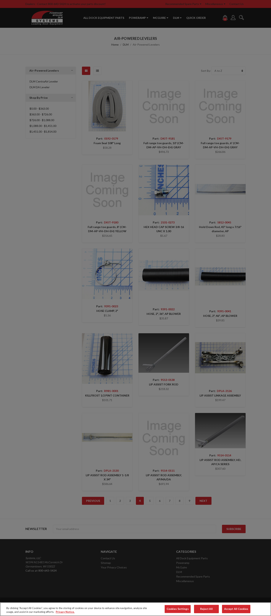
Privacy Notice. (65, 611)
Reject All (206, 608)
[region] (135, 609)
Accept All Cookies (236, 608)
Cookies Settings (178, 608)
